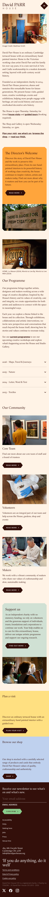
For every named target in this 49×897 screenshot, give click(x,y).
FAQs (4, 824)
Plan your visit (9, 133)
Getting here (7, 828)
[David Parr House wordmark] (13, 5)
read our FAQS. (18, 136)
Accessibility (7, 820)
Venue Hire (6, 841)
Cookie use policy (9, 878)
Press (4, 837)
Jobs (4, 832)
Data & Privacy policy (10, 874)
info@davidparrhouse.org (13, 853)
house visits (14, 114)
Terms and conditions (10, 870)
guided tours (31, 114)
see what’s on (25, 133)
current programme (20, 336)
